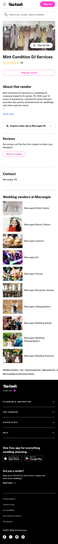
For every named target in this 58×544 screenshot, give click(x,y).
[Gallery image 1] (29, 36)
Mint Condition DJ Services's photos (18, 374)
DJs (21, 370)
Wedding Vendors (10, 370)
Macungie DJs (49, 370)
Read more (8, 114)
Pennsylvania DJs (33, 370)
